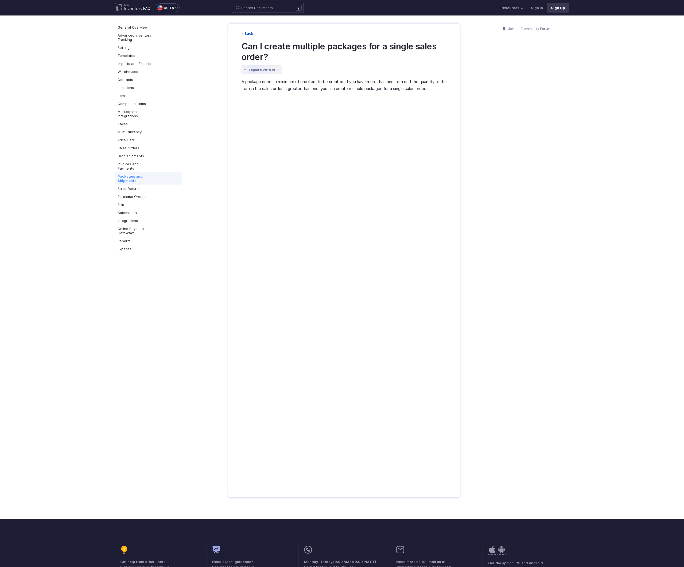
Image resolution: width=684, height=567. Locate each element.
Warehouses (128, 71)
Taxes (123, 124)
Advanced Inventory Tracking (134, 37)
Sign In (537, 8)
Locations (126, 87)
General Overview (133, 27)
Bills (121, 204)
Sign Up (558, 8)
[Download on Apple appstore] (502, 552)
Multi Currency (130, 132)
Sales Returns (129, 188)
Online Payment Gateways (131, 230)
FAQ (146, 8)
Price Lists (126, 140)
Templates (126, 55)
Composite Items (132, 103)
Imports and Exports (134, 63)
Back (248, 33)
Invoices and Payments (128, 166)
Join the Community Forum (528, 29)
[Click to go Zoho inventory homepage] (128, 7)
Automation (127, 212)
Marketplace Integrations (128, 114)
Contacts (125, 79)
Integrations (128, 220)
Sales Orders (128, 148)
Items (122, 95)
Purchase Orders (132, 196)
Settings (124, 47)
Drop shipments (131, 156)
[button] (165, 7)
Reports (124, 241)
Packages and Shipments (130, 178)
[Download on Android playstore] (492, 552)
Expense (125, 249)
